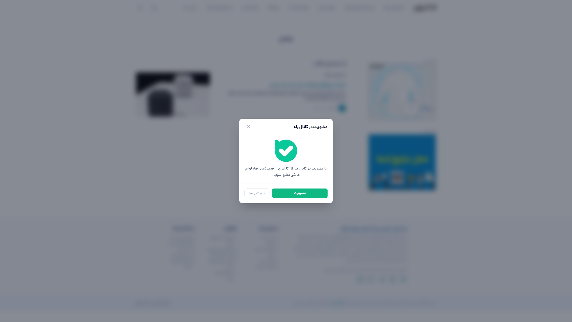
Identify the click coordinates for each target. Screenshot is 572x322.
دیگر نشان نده (257, 193)
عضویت (300, 193)
